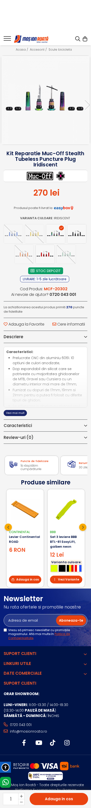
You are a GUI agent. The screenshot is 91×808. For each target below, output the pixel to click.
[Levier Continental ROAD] (25, 509)
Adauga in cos (59, 798)
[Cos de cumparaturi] (84, 39)
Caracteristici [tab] (18, 425)
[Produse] (7, 40)
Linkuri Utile (17, 663)
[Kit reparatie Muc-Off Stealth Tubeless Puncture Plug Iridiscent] (45, 100)
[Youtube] (38, 743)
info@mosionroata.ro (28, 731)
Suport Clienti (20, 653)
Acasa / (22, 49)
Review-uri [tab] (18, 437)
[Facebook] (24, 743)
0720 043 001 (20, 724)
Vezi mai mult (15, 413)
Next (87, 105)
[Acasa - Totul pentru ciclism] (31, 39)
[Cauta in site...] (77, 39)
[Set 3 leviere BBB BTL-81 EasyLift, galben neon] (66, 509)
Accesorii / (39, 49)
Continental (19, 532)
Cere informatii (70, 324)
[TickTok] (53, 743)
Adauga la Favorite (26, 324)
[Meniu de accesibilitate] (5, 767)
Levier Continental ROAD (24, 539)
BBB (53, 532)
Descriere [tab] (13, 337)
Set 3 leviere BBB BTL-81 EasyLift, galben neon (63, 542)
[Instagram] (67, 743)
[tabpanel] (45, 100)
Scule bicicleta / (62, 49)
